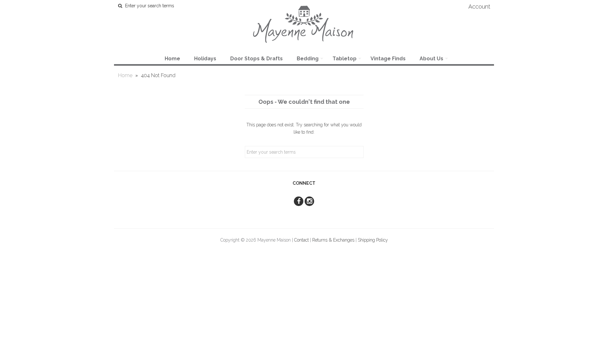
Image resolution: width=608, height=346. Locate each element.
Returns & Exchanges (333, 240)
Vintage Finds (388, 59)
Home (172, 59)
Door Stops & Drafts (256, 59)
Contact (301, 240)
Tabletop (344, 59)
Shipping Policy (373, 240)
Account (479, 6)
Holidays (205, 59)
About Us (431, 59)
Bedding (308, 59)
